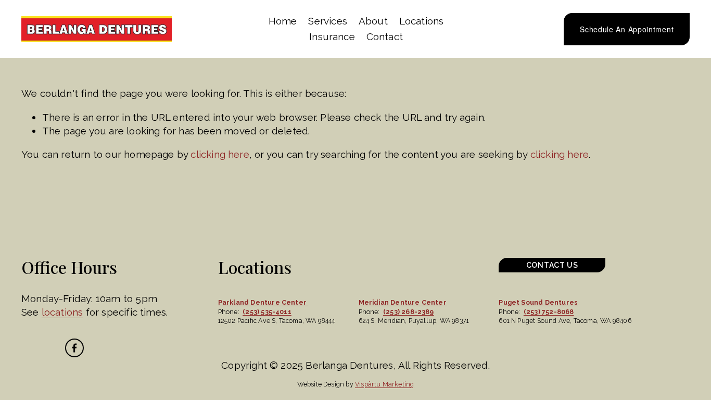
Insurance (332, 36)
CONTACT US (552, 265)
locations (62, 312)
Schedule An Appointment (627, 29)
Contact (384, 36)
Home (283, 21)
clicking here (220, 154)
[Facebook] (74, 348)
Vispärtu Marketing (384, 384)
